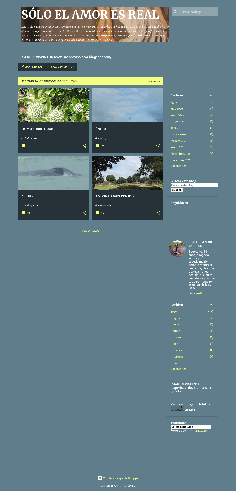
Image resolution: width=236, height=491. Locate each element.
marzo (177, 350)
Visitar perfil (196, 293)
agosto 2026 (178, 102)
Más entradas (90, 230)
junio (176, 331)
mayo (177, 337)
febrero (178, 356)
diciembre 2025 (180, 153)
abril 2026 (177, 128)
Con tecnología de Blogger (120, 478)
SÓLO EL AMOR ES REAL (90, 14)
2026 (174, 311)
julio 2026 (177, 108)
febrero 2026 (179, 141)
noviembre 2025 (181, 160)
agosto (177, 318)
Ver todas (154, 81)
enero (177, 363)
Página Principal (31, 67)
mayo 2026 (178, 121)
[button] (84, 145)
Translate (200, 430)
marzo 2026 (178, 134)
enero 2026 (178, 147)
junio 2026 (177, 115)
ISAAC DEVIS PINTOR (62, 67)
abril (176, 344)
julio (176, 324)
